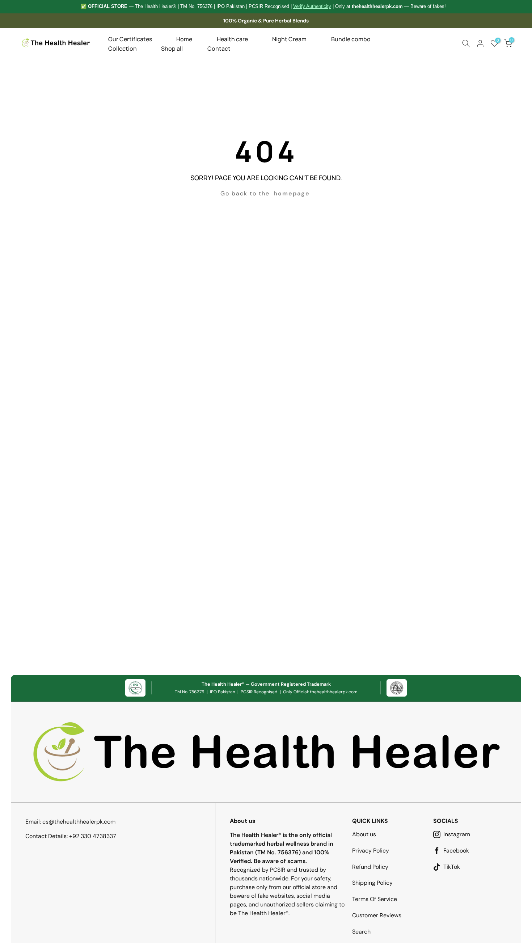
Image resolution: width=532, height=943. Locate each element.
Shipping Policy (372, 883)
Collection (122, 48)
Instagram (456, 834)
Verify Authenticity (312, 6)
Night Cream (289, 39)
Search (361, 931)
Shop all (172, 48)
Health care (232, 39)
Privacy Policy (370, 850)
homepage (292, 193)
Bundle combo (351, 39)
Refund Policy (370, 867)
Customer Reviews (376, 915)
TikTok (451, 867)
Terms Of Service (374, 899)
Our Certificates (130, 39)
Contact (219, 48)
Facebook (456, 850)
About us (364, 834)
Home (184, 39)
